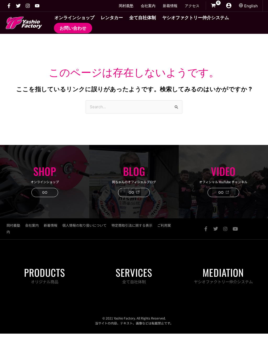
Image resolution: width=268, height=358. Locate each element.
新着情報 (50, 225)
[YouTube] (37, 5)
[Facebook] (9, 5)
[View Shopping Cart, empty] (213, 6)
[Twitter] (18, 5)
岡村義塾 (13, 225)
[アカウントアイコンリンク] (229, 5)
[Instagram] (27, 5)
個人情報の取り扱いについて (84, 225)
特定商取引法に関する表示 (131, 225)
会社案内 (32, 225)
